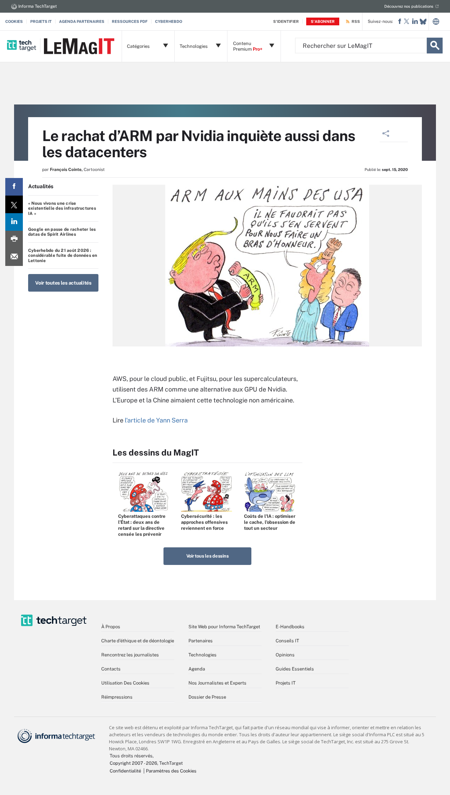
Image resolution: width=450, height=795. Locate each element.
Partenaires (200, 640)
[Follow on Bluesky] (423, 21)
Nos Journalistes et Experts (217, 683)
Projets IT (41, 21)
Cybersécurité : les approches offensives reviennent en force (204, 522)
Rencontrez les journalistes (130, 654)
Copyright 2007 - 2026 (133, 763)
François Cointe (66, 169)
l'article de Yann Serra (156, 420)
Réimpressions (117, 697)
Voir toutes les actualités (63, 283)
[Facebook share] (14, 187)
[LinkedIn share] (14, 222)
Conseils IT (287, 640)
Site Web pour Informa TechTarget (224, 626)
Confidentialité (125, 771)
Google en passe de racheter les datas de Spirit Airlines (62, 232)
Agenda (196, 669)
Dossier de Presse (207, 697)
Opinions (285, 654)
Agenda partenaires (81, 21)
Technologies (202, 654)
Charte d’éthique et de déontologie (137, 640)
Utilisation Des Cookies (125, 683)
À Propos (110, 626)
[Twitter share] (14, 204)
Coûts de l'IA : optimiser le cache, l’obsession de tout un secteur (269, 522)
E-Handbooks (290, 626)
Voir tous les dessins (207, 556)
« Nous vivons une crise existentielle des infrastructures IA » (62, 208)
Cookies (14, 21)
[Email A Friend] (14, 257)
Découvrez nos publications (408, 6)
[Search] (435, 45)
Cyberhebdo (168, 21)
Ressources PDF (130, 21)
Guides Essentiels (295, 669)
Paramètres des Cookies (171, 771)
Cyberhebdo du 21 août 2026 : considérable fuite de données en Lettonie (62, 255)
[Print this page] (14, 239)
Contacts (111, 669)
